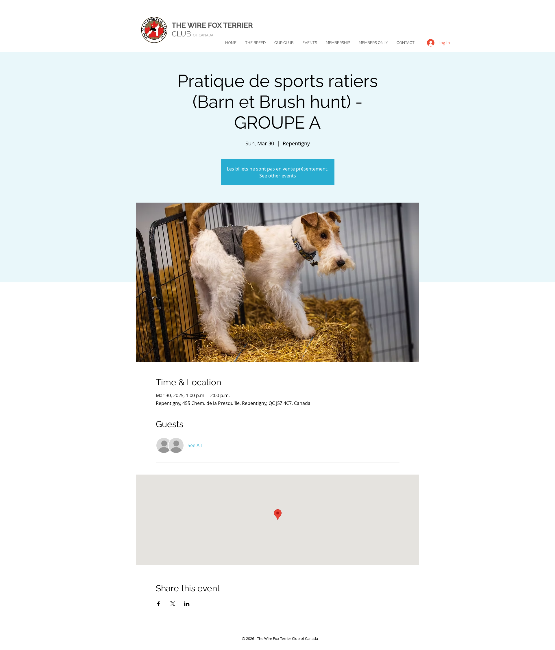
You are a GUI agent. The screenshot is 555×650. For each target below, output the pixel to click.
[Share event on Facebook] (158, 603)
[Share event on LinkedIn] (187, 603)
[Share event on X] (172, 603)
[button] (255, 42)
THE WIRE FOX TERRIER (212, 25)
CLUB (192, 33)
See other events (277, 176)
